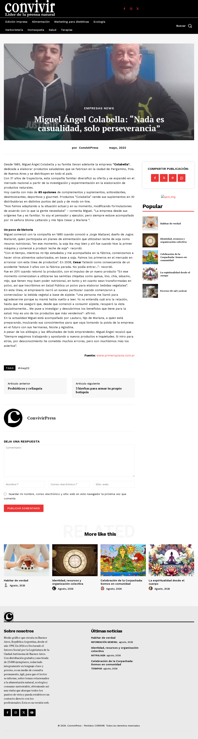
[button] (185, 25)
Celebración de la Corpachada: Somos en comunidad (173, 257)
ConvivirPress (88, 148)
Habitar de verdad (170, 223)
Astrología (98, 655)
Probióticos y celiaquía (25, 388)
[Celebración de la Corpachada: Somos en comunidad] (150, 257)
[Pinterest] (173, 178)
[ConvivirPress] (13, 418)
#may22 (23, 368)
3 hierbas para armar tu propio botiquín (99, 390)
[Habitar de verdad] (150, 223)
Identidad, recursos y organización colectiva (173, 240)
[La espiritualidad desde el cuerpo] (150, 274)
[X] (137, 9)
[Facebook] (124, 9)
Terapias (96, 668)
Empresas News (99, 108)
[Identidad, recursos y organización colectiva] (150, 240)
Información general (104, 642)
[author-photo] (6, 585)
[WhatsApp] (181, 178)
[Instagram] (131, 9)
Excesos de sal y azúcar (173, 290)
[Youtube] (31, 712)
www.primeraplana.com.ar (115, 355)
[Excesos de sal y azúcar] (150, 291)
